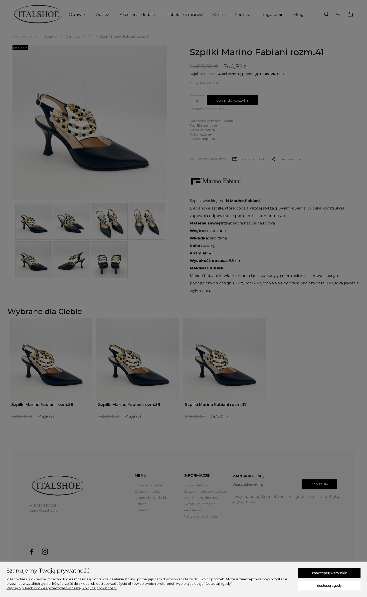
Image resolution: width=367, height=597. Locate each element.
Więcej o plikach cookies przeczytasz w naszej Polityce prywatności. (61, 588)
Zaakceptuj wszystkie (329, 573)
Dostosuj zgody (329, 585)
